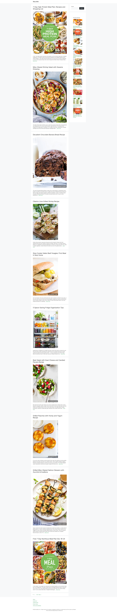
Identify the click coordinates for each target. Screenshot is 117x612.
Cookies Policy (35, 602)
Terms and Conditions (37, 605)
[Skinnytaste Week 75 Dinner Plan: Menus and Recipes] (77, 111)
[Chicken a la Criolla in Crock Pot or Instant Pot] (77, 92)
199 (37, 594)
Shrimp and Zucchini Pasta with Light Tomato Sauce (77, 86)
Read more (59, 128)
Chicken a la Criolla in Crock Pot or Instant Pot (77, 96)
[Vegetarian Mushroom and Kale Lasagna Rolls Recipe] (77, 51)
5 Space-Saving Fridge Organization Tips (48, 308)
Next (39, 594)
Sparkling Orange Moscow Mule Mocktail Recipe (77, 27)
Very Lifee (36, 1)
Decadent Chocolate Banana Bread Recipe (49, 135)
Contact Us (35, 600)
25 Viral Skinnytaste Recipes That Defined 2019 (77, 76)
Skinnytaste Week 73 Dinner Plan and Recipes (77, 37)
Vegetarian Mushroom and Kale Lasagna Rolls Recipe (77, 56)
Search (72, 6)
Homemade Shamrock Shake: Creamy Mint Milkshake (77, 106)
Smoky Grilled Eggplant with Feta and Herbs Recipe (77, 66)
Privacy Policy (35, 604)
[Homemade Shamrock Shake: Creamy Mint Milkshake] (77, 101)
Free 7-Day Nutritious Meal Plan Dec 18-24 (49, 539)
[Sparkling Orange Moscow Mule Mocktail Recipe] (77, 22)
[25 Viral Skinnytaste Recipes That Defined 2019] (77, 72)
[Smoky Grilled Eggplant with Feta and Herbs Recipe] (77, 61)
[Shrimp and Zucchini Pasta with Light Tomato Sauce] (77, 82)
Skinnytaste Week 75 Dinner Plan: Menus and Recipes (77, 116)
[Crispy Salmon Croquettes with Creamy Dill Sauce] (77, 41)
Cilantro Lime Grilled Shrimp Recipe (46, 201)
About (34, 599)
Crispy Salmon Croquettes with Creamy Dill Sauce (77, 46)
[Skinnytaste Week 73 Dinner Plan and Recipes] (77, 32)
